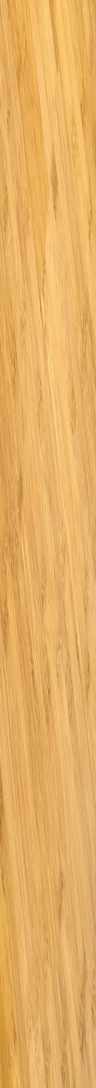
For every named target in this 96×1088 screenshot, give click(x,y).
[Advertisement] (48, 220)
